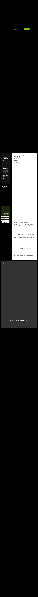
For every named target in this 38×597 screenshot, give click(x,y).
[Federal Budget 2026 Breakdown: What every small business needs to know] (5, 192)
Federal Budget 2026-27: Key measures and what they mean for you (5, 168)
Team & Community (15, 27)
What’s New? (16, 29)
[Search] (23, 28)
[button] (26, 29)
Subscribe (5, 222)
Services (10, 27)
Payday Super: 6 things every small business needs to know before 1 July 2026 (5, 177)
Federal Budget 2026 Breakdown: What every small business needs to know (5, 159)
